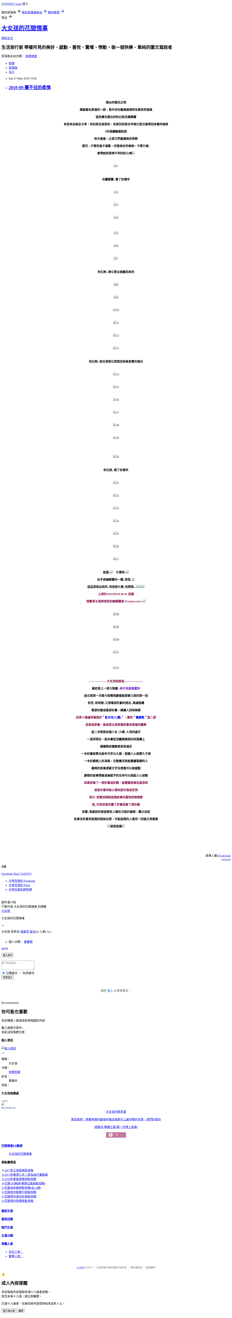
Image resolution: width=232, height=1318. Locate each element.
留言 (33, 931)
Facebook (7, 873)
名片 (11, 72)
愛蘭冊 (28, 941)
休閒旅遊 (31, 56)
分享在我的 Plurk (19, 885)
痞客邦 (24, 931)
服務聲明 (150, 1267)
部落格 (13, 67)
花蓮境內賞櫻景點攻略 (18, 1200)
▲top (4, 948)
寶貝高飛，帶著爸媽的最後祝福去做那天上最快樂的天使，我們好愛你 (116, 1119)
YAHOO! (26, 873)
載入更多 (7, 955)
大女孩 (5, 911)
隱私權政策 (136, 1267)
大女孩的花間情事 (24, 28)
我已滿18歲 (9, 1310)
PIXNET (89, 1267)
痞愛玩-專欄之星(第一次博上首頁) (116, 1131)
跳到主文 (7, 38)
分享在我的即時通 (20, 889)
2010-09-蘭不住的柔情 (30, 87)
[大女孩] (2, 1104)
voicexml (226, 859)
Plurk (16, 873)
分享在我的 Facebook (22, 880)
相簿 (11, 63)
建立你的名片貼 (8, 1108)
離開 (20, 1310)
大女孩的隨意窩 (116, 1111)
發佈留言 (7, 977)
